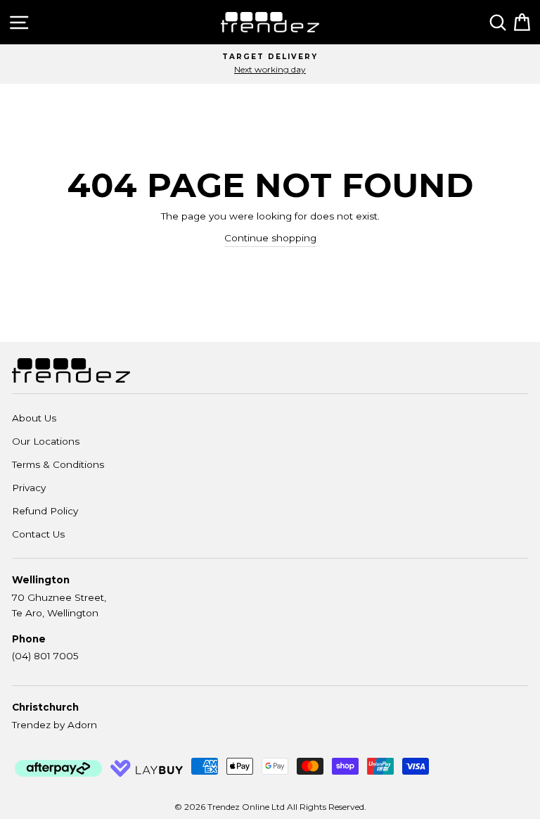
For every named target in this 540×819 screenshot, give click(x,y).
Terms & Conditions (58, 464)
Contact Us (38, 534)
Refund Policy (45, 510)
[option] (270, 64)
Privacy (29, 487)
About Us (34, 418)
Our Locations (45, 441)
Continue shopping (270, 237)
